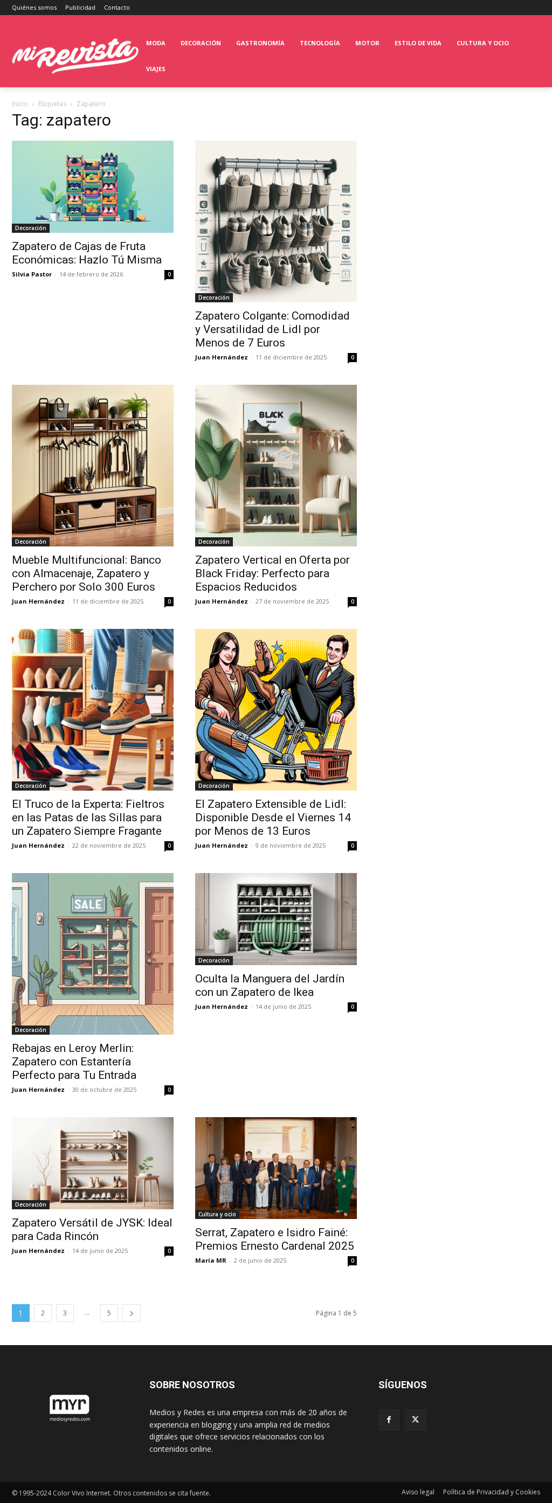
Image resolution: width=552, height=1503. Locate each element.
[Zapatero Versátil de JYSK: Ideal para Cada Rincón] (93, 1163)
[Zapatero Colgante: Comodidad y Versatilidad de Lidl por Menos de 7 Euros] (276, 221)
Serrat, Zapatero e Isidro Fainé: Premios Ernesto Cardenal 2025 (274, 1239)
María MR (210, 1260)
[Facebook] (388, 1419)
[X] (415, 1419)
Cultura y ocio (217, 1214)
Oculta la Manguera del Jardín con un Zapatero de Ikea (269, 985)
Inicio (20, 103)
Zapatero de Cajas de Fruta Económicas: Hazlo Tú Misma (87, 253)
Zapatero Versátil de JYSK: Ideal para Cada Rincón (92, 1229)
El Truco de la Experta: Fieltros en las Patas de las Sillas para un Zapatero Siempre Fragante (88, 817)
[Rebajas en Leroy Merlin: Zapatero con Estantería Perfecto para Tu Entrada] (93, 954)
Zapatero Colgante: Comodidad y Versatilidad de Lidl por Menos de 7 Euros (272, 329)
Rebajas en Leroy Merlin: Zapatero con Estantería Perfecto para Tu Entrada (74, 1062)
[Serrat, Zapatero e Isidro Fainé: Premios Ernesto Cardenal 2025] (276, 1168)
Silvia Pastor (32, 274)
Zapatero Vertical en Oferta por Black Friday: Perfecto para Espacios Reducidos (272, 573)
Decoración (30, 228)
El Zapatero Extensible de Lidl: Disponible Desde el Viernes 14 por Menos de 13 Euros (273, 817)
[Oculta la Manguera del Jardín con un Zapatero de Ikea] (276, 919)
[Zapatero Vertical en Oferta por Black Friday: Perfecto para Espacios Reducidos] (276, 465)
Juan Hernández (221, 357)
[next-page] (131, 1313)
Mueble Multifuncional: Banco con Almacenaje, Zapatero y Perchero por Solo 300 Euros (86, 573)
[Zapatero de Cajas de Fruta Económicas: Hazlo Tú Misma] (93, 187)
